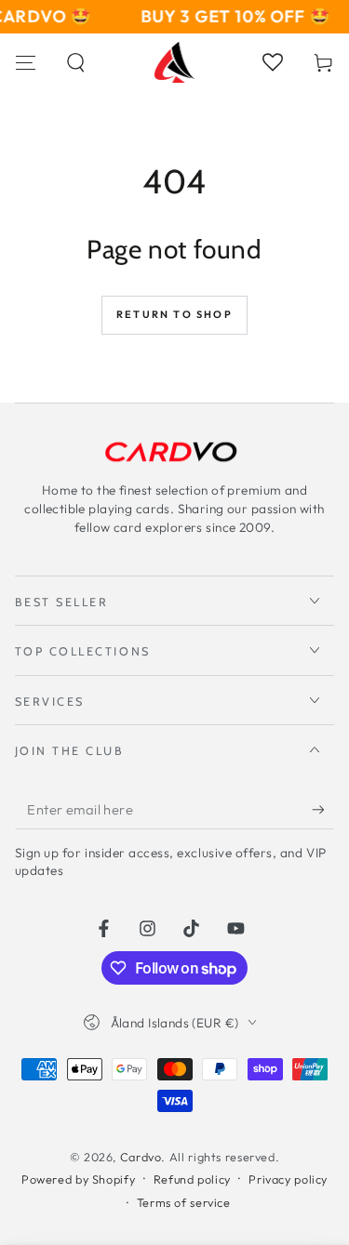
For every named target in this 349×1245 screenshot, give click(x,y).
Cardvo (141, 1156)
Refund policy (192, 1179)
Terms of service (184, 1202)
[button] (76, 62)
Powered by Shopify (78, 1179)
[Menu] (25, 62)
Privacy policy (288, 1179)
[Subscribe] (323, 809)
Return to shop (174, 314)
